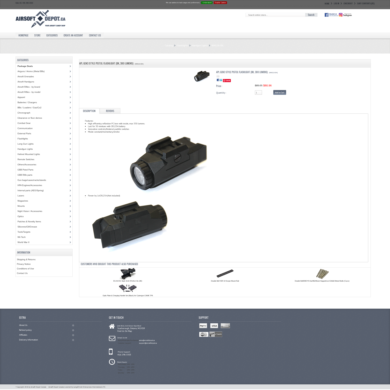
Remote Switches (26, 159)
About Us (23, 325)
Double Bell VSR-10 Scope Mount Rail (225, 281)
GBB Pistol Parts (25, 169)
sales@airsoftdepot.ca (147, 340)
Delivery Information (28, 339)
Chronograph (24, 113)
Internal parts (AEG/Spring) (31, 190)
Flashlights (182, 45)
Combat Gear (24, 123)
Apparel (21, 97)
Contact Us (22, 273)
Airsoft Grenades (26, 76)
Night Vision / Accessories (30, 211)
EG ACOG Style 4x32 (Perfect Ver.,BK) (127, 281)
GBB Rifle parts (25, 175)
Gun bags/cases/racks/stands (32, 180)
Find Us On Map (124, 331)
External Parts (24, 133)
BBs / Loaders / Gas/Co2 (29, 107)
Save (228, 80)
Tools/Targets (24, 232)
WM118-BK (217, 45)
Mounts (21, 206)
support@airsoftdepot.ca (148, 343)
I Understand (207, 3)
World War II (23, 242)
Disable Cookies (220, 3)
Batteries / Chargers (27, 102)
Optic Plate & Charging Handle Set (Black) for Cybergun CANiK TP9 (128, 295)
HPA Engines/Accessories (30, 185)
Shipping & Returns (26, 259)
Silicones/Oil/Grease (27, 226)
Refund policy (25, 330)
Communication (25, 128)
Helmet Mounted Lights (29, 154)
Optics (21, 216)
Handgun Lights (200, 45)
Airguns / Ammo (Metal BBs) (31, 71)
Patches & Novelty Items (29, 221)
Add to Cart (279, 92)
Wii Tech (22, 237)
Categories (52, 35)
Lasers (21, 195)
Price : (219, 86)
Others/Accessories (27, 164)
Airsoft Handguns (26, 81)
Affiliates (23, 334)
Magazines (23, 201)
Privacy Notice (24, 264)
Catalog (169, 45)
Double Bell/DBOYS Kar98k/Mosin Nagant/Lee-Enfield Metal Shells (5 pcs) (322, 281)
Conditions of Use (25, 268)
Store (37, 35)
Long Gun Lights (26, 144)
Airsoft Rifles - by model (29, 92)
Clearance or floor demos (30, 118)
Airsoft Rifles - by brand (29, 87)
